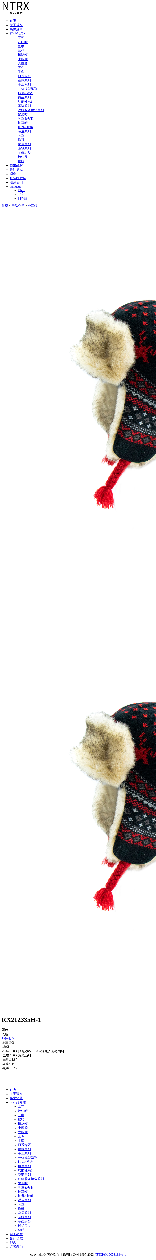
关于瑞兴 (16, 25)
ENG (21, 190)
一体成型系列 (27, 89)
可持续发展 (18, 178)
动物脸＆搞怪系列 (31, 110)
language (17, 186)
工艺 (21, 37)
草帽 (21, 161)
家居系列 (24, 144)
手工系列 (24, 84)
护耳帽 (23, 123)
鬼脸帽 (23, 114)
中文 (21, 194)
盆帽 (21, 50)
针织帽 (23, 42)
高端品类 (24, 152)
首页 (13, 20)
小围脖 (23, 59)
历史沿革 (16, 29)
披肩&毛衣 (25, 93)
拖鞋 (21, 140)
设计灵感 (16, 169)
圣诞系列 (24, 106)
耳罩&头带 (25, 118)
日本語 (23, 198)
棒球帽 (23, 55)
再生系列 (24, 97)
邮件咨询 (8, 1038)
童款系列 (24, 80)
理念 (13, 174)
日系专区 (24, 76)
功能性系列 (26, 101)
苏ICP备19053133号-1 (110, 1254)
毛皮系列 (24, 131)
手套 (21, 72)
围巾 (21, 46)
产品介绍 (17, 33)
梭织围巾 (24, 157)
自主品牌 (16, 165)
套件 (21, 67)
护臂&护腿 (25, 127)
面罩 (21, 135)
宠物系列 (24, 148)
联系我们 (16, 182)
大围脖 (23, 63)
